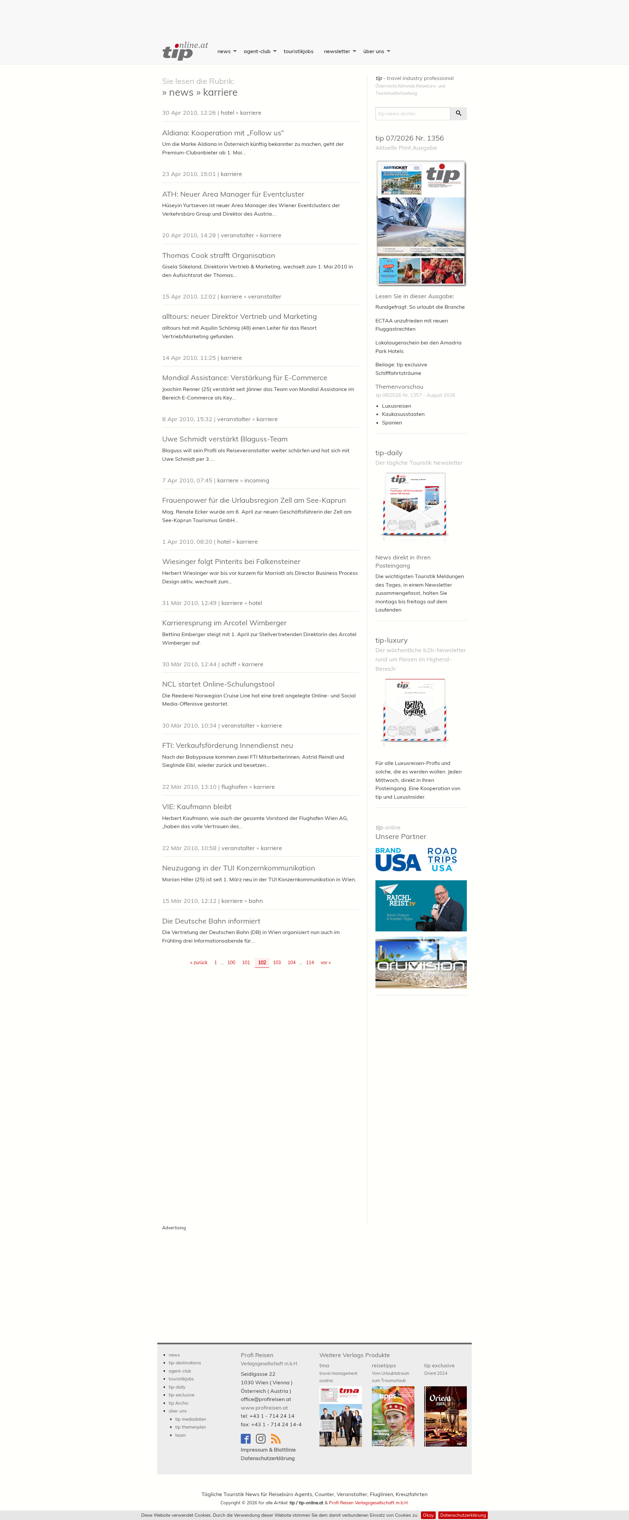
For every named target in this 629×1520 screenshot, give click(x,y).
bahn (256, 901)
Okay (428, 1515)
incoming (256, 480)
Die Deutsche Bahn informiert (211, 921)
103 (277, 962)
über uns (373, 51)
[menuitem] (184, 51)
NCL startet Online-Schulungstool (218, 684)
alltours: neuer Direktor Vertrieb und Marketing (239, 316)
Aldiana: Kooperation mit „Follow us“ (223, 132)
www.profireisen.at (264, 1407)
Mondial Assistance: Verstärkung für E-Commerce (244, 377)
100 (231, 962)
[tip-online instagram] (263, 1441)
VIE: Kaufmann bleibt (197, 806)
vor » (326, 962)
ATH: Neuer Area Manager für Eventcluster (233, 194)
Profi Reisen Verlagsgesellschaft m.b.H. (369, 1502)
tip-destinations (185, 1362)
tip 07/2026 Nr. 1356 (409, 138)
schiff (228, 664)
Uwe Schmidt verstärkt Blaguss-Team (225, 438)
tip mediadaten (190, 1419)
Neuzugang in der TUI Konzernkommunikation (238, 867)
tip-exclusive (181, 1394)
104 (291, 962)
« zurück (198, 962)
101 (246, 962)
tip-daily (389, 452)
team (180, 1435)
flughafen (234, 786)
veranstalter (237, 235)
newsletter (337, 51)
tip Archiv (178, 1403)
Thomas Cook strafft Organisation (218, 255)
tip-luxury (391, 640)
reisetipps (390, 1372)
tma (338, 1372)
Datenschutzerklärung (463, 1515)
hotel (227, 112)
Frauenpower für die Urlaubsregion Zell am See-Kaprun (254, 500)
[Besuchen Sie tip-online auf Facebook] (248, 1441)
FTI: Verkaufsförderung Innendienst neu (227, 745)
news (224, 51)
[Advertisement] (314, 14)
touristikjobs (299, 51)
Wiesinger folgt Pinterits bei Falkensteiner (231, 561)
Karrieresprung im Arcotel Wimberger (224, 622)
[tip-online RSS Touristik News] (278, 1441)
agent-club (257, 51)
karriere (250, 112)
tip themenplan (190, 1427)
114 (310, 962)
